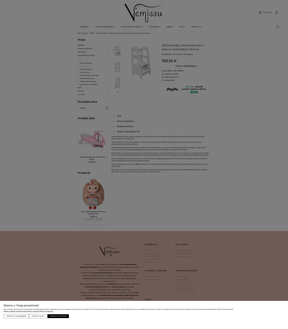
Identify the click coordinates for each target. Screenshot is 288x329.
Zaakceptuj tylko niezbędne (16, 316)
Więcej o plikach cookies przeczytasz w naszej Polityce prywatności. (28, 311)
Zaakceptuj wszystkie (58, 316)
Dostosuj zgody (38, 316)
